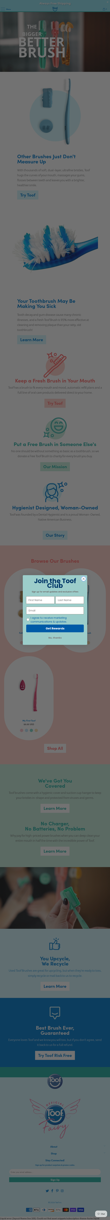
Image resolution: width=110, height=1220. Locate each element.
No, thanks (55, 637)
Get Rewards (55, 628)
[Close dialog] (83, 578)
